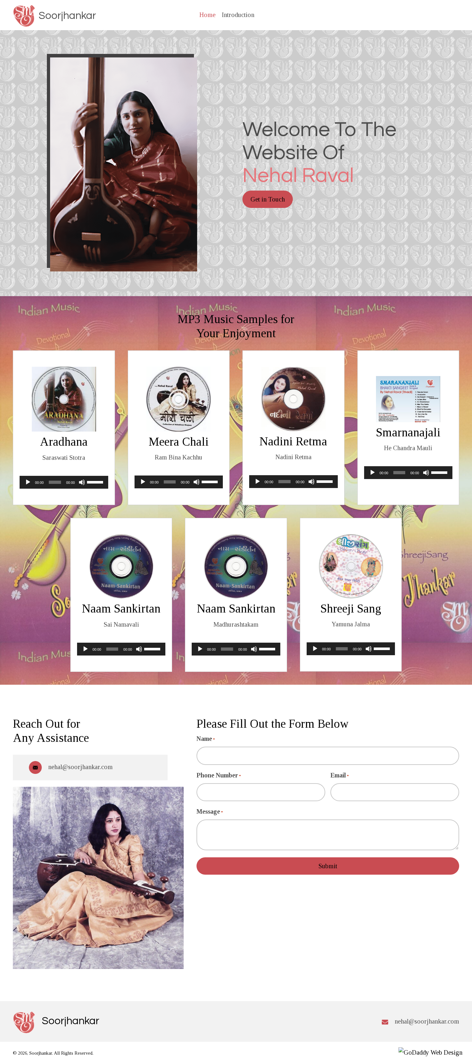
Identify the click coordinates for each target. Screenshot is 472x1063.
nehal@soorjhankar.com (80, 766)
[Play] (28, 482)
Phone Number (219, 775)
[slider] (96, 481)
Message (210, 811)
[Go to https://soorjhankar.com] (54, 16)
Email (339, 775)
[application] (64, 482)
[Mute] (82, 482)
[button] (267, 199)
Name (206, 738)
